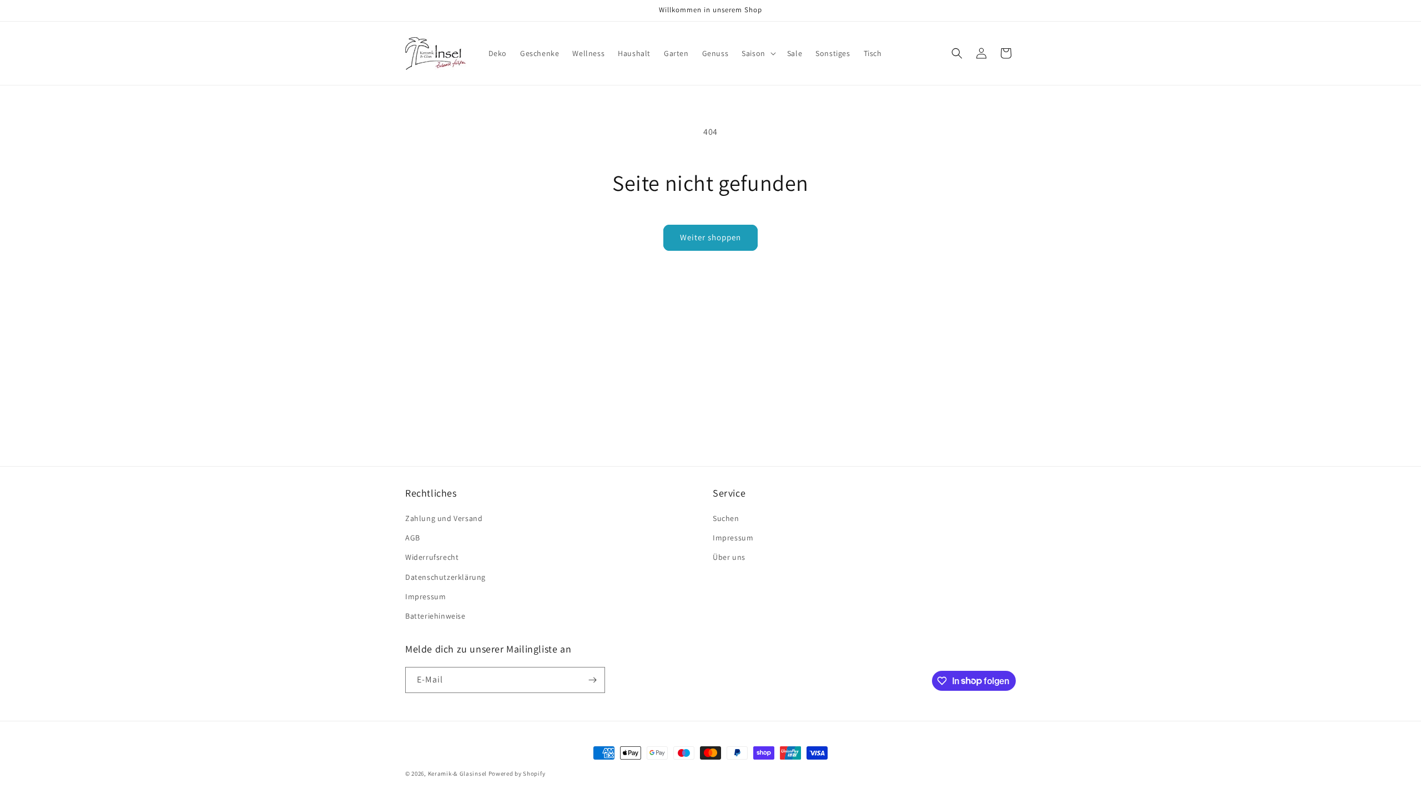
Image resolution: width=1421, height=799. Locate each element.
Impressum (425, 596)
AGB (412, 538)
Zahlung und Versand (443, 518)
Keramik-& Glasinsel (457, 773)
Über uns (729, 557)
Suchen (726, 518)
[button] (757, 53)
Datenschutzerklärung (445, 577)
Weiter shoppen (710, 237)
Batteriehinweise (435, 616)
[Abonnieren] (592, 680)
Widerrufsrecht (431, 557)
